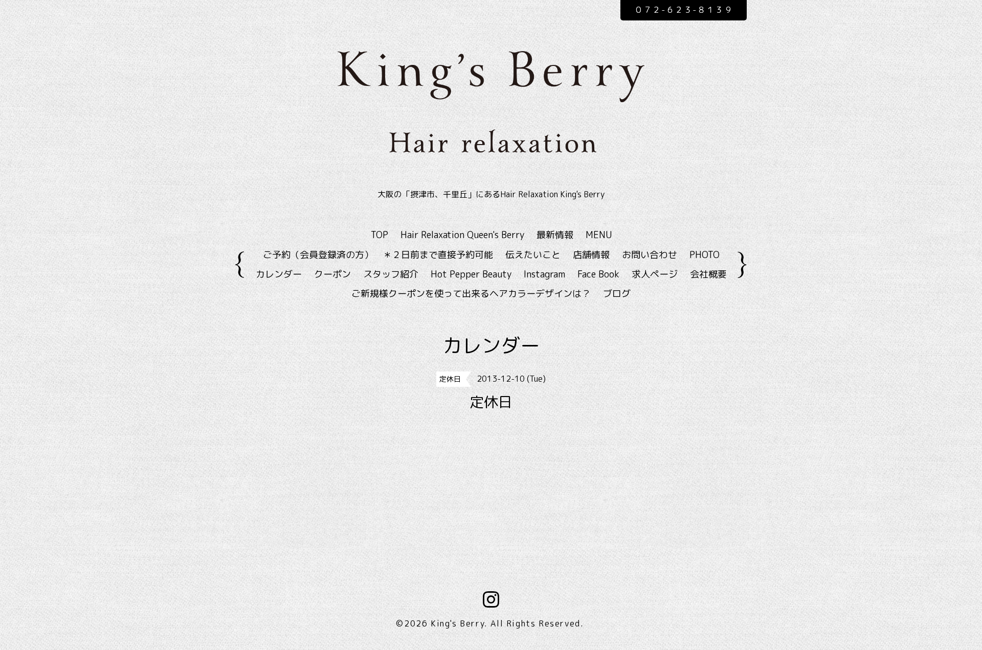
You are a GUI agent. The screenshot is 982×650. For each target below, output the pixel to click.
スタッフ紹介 (390, 274)
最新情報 (555, 234)
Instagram (544, 274)
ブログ (617, 293)
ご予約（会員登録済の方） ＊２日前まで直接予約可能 (378, 254)
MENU (599, 234)
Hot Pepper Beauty (471, 274)
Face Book (598, 274)
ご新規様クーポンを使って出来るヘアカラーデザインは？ (471, 293)
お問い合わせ (649, 254)
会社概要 (708, 274)
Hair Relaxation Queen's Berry (462, 234)
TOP (379, 234)
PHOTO (704, 254)
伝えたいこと (533, 254)
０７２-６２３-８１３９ (683, 9)
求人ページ (655, 274)
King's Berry (457, 623)
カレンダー (279, 274)
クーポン (332, 274)
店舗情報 (591, 254)
